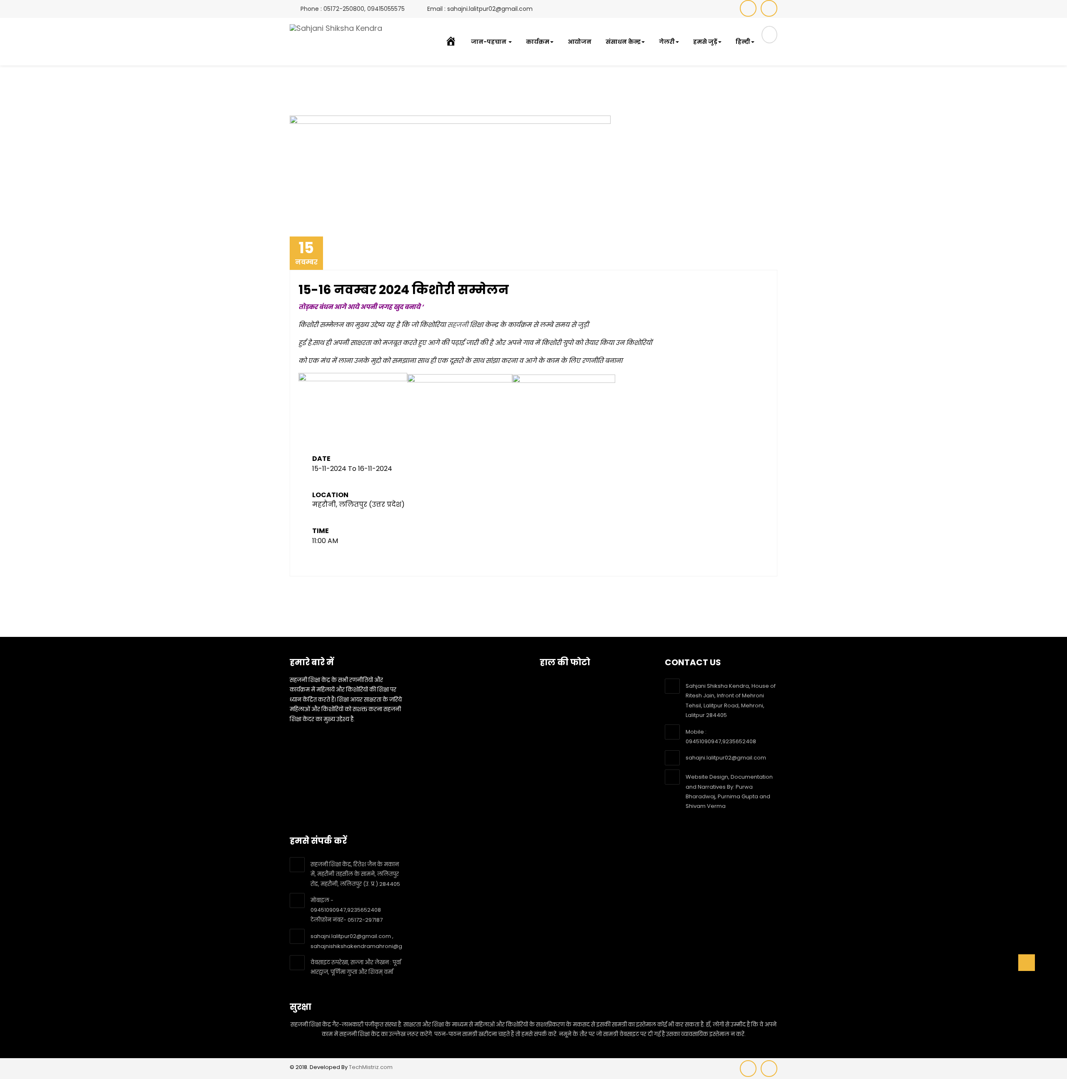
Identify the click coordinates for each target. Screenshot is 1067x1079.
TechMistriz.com (371, 1067)
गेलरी (667, 42)
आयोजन (579, 42)
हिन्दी (743, 42)
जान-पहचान (489, 42)
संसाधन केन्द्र (623, 42)
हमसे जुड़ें (705, 42)
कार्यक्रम (537, 42)
